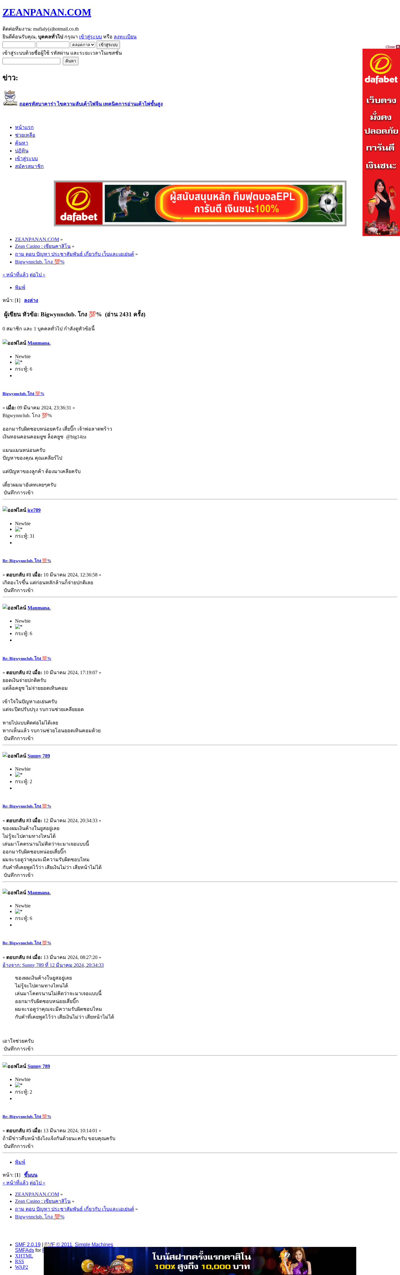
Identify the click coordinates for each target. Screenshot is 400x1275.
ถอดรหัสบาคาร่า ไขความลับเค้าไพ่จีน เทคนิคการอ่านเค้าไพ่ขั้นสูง (91, 103)
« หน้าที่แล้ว (15, 274)
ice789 (34, 510)
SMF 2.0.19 (28, 1244)
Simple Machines (94, 1244)
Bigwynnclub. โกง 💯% (23, 393)
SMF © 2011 (58, 1244)
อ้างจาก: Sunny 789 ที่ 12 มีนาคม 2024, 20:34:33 (53, 965)
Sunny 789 (39, 756)
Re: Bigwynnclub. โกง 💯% (26, 560)
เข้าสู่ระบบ (90, 36)
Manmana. (39, 343)
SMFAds (24, 1250)
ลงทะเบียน (125, 36)
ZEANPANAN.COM (46, 12)
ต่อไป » (37, 274)
